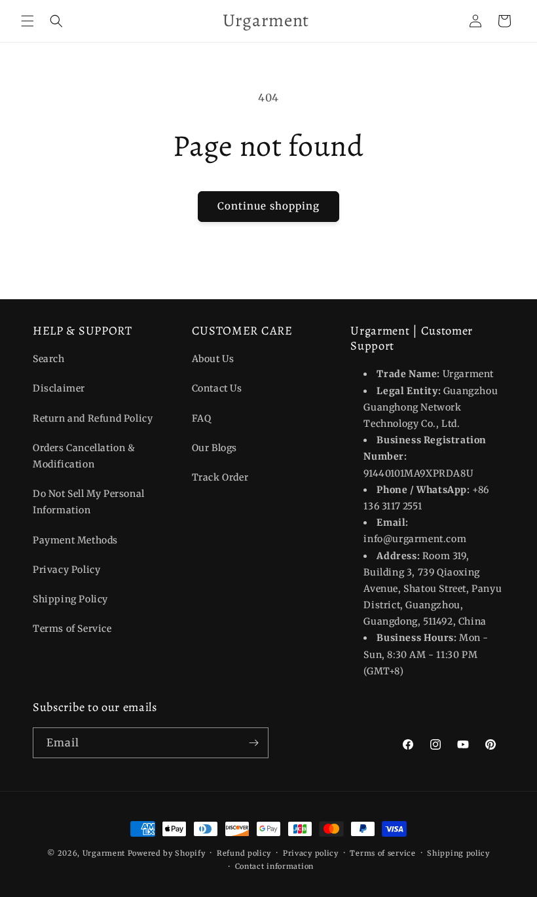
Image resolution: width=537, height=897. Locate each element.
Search (49, 359)
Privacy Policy (66, 570)
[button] (27, 21)
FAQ (202, 418)
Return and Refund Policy (93, 418)
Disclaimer (59, 388)
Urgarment (104, 853)
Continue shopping (268, 206)
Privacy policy (311, 853)
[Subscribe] (253, 742)
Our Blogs (214, 448)
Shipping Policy (70, 599)
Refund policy (244, 853)
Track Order (220, 477)
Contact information (274, 866)
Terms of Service (72, 628)
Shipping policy (458, 853)
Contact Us (217, 388)
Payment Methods (75, 540)
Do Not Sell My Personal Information (89, 502)
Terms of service (382, 853)
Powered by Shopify (167, 853)
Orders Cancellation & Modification (84, 456)
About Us (213, 359)
